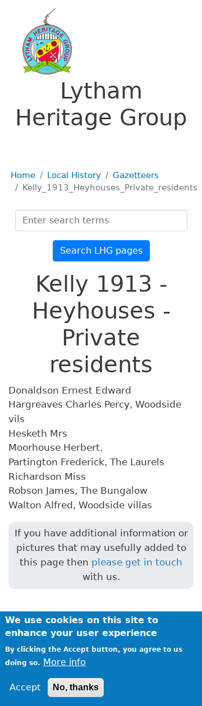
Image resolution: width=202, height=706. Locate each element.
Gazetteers (136, 175)
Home (23, 175)
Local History (74, 175)
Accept (25, 687)
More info (64, 662)
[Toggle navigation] (24, 146)
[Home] (40, 40)
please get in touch (136, 562)
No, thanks (76, 687)
